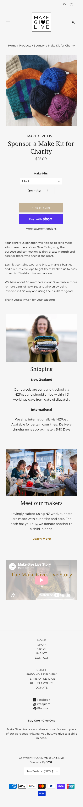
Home (12, 45)
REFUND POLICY (41, 683)
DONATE (41, 687)
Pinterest (43, 708)
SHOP (41, 644)
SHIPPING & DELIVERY (41, 674)
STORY (41, 649)
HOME (41, 640)
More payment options (41, 228)
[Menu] (8, 22)
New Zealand (40, 771)
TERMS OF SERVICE (41, 678)
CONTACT (41, 658)
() (68, 4)
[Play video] (41, 586)
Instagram (43, 704)
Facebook (43, 699)
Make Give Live (41, 136)
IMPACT (41, 653)
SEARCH (41, 670)
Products (25, 45)
